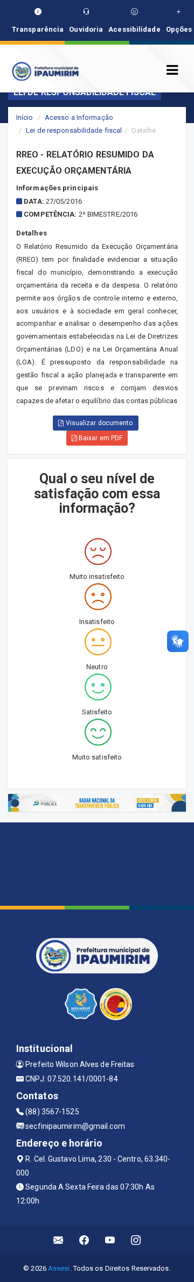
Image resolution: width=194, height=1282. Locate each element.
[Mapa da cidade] (97, 862)
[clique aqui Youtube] (110, 1240)
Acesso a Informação (79, 117)
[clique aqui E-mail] (58, 1240)
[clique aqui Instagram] (136, 1240)
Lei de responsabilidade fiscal (74, 130)
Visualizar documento (98, 423)
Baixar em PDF (99, 438)
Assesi (59, 1268)
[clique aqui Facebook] (84, 1240)
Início (24, 117)
